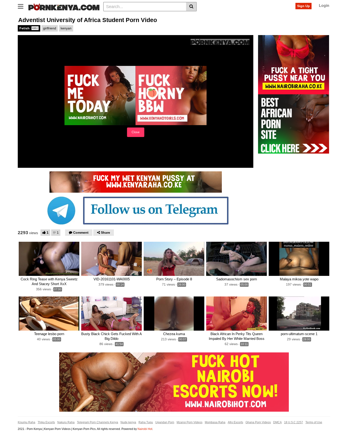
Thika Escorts (46, 422)
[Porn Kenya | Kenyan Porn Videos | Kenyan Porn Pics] (64, 6)
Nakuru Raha (66, 422)
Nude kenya (128, 422)
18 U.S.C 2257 (293, 422)
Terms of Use (313, 422)
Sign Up (303, 6)
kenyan (66, 28)
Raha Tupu (145, 422)
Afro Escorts (235, 422)
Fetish (28, 28)
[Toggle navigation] (22, 6)
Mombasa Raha (215, 422)
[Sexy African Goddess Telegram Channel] (135, 210)
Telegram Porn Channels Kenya (97, 422)
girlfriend (49, 28)
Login (324, 6)
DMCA (277, 422)
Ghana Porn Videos (258, 422)
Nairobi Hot (145, 429)
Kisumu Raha (26, 422)
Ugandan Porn (164, 422)
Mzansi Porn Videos (189, 422)
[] (191, 6)
